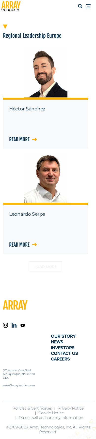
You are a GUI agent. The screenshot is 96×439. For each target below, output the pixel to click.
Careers (60, 359)
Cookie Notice (51, 413)
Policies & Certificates (32, 408)
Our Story (63, 336)
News (57, 342)
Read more (19, 139)
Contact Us (64, 353)
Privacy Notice (71, 408)
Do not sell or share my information (51, 417)
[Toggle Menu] (90, 7)
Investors (63, 348)
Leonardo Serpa (27, 214)
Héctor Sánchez (27, 109)
